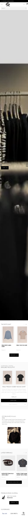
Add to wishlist (13, 404)
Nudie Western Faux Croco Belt (8, 474)
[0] (26, 4)
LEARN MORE (13, 400)
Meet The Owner (11, 496)
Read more (10, 497)
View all (13, 502)
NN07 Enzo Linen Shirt (6, 346)
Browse (13, 355)
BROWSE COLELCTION (13, 482)
